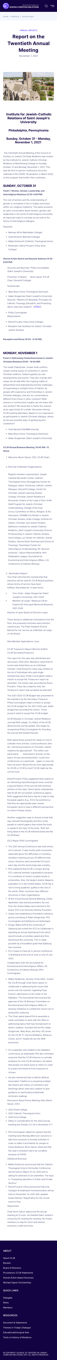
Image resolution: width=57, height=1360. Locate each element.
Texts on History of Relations (17, 1337)
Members (7, 1307)
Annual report (28, 16)
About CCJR (9, 1258)
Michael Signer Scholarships (17, 1282)
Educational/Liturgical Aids (16, 1332)
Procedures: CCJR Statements (18, 1272)
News (6, 1302)
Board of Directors (12, 1268)
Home (5, 16)
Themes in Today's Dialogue (17, 1327)
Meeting (15, 16)
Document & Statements (15, 1322)
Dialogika (7, 1297)
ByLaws (7, 1263)
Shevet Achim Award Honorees (18, 1277)
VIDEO (37, 306)
